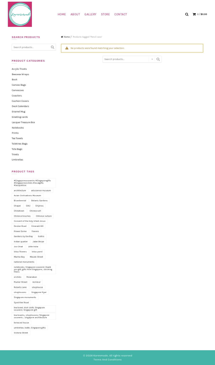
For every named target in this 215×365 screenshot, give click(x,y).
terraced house (21, 322)
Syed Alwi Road (21, 302)
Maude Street (36, 257)
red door (36, 282)
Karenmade (100, 355)
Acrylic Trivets (19, 69)
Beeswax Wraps (20, 74)
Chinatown (19, 211)
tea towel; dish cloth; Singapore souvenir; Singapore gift (29, 308)
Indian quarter (21, 241)
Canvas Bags (19, 84)
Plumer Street (20, 282)
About (75, 14)
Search (158, 59)
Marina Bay (19, 257)
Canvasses (18, 90)
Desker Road (20, 226)
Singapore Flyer (39, 292)
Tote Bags (17, 149)
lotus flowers (20, 251)
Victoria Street (21, 333)
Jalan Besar (38, 241)
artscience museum (41, 190)
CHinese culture (44, 216)
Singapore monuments (25, 297)
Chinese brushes (22, 216)
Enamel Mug (18, 111)
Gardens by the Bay (23, 236)
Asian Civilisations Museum (27, 195)
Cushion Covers (20, 101)
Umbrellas (17, 159)
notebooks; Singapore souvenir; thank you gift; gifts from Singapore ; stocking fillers (33, 269)
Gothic (41, 236)
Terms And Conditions (107, 359)
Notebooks (18, 127)
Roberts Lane (20, 287)
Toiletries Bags (20, 143)
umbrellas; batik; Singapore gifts (30, 328)
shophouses (20, 292)
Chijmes (39, 206)
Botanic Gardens (39, 200)
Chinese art (35, 211)
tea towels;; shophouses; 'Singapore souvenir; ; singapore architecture (31, 316)
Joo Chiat (18, 246)
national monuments (24, 262)
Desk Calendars (20, 106)
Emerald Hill (37, 226)
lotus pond (37, 251)
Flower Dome (20, 231)
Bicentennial (20, 200)
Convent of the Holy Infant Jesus (30, 221)
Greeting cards (20, 117)
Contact (120, 14)
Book (14, 79)
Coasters (17, 95)
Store (105, 14)
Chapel (17, 206)
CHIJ (28, 206)
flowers (35, 231)
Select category (152, 59)
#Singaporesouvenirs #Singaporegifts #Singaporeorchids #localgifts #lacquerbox (32, 183)
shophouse (37, 287)
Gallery (90, 14)
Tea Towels (17, 138)
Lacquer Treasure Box (23, 122)
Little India (33, 246)
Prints (15, 133)
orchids (17, 277)
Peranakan (32, 277)
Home (62, 14)
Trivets (15, 154)
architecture (20, 190)
